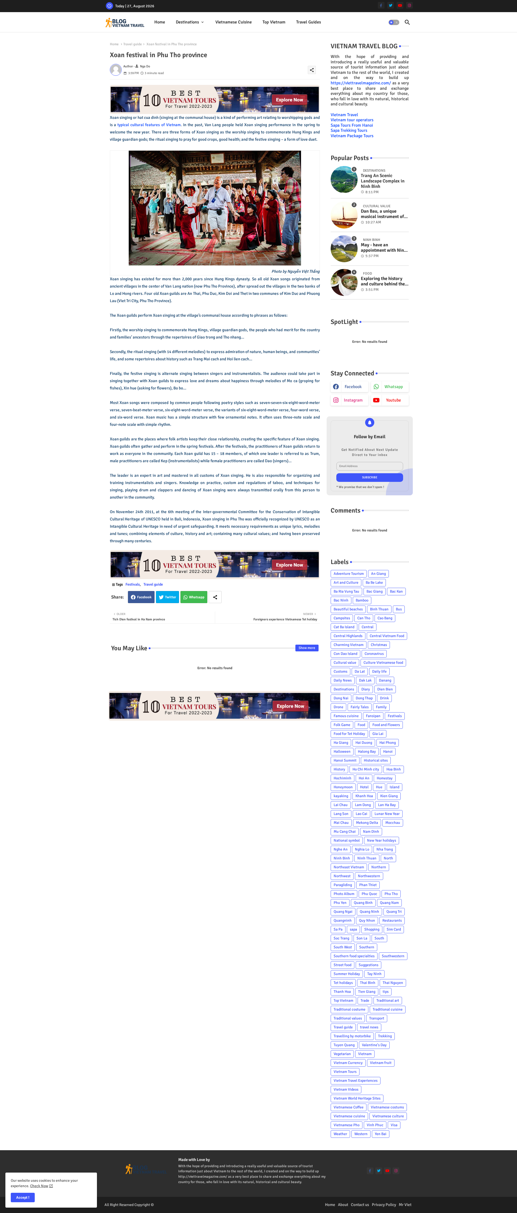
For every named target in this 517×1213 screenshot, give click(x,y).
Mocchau (392, 822)
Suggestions (368, 965)
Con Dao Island (345, 653)
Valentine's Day (374, 1045)
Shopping (371, 929)
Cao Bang (385, 618)
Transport (376, 1018)
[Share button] (215, 597)
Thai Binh (367, 982)
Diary (365, 689)
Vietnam (365, 1054)
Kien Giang (389, 796)
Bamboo (362, 600)
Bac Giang (374, 591)
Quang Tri (394, 911)
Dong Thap (364, 698)
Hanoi (388, 751)
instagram (353, 400)
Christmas (379, 644)
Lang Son (341, 813)
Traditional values (348, 1018)
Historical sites (376, 760)
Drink (384, 698)
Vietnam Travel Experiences (356, 1080)
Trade (365, 1000)
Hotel (364, 787)
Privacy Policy (384, 1204)
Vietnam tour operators (352, 120)
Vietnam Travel (344, 115)
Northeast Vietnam (349, 867)
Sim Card (394, 929)
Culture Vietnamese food (383, 662)
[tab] (159, 22)
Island (394, 787)
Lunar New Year (387, 813)
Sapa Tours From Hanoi (352, 125)
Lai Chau (341, 805)
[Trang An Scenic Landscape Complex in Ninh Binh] (344, 179)
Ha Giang (341, 742)
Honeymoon (343, 787)
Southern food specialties (354, 956)
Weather (340, 1134)
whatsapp (394, 386)
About (343, 1204)
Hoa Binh (393, 769)
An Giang (378, 573)
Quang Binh (363, 902)
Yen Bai (380, 1134)
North (388, 858)
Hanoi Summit (345, 760)
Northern (378, 867)
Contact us (360, 1204)
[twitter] (390, 5)
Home (159, 22)
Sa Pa (338, 929)
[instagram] (409, 5)
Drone (338, 707)
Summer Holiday (347, 974)
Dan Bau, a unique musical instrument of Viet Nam (382, 214)
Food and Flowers (386, 725)
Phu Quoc (369, 893)
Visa (394, 1125)
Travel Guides (308, 22)
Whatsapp (196, 597)
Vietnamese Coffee (349, 1107)
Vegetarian (342, 1054)
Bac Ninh (341, 600)
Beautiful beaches (348, 609)
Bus (399, 609)
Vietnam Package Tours (352, 136)
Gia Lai (377, 733)
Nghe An (341, 849)
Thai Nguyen (393, 982)
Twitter (170, 597)
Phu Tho (391, 893)
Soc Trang (341, 938)
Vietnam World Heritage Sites (357, 1098)
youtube (393, 400)
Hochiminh (342, 778)
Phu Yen (340, 902)
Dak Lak (365, 680)
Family (381, 707)
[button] (394, 22)
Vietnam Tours (345, 1071)
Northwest (342, 876)
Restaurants (392, 920)
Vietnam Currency (348, 1062)
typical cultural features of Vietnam (149, 124)
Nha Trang (384, 849)
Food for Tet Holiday (349, 733)
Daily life (379, 671)
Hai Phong (387, 742)
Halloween (342, 751)
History (339, 769)
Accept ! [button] (22, 1197)
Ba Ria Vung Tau (346, 591)
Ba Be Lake (374, 582)
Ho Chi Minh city (365, 769)
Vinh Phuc (375, 1125)
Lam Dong (363, 805)
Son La (362, 938)
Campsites (342, 618)
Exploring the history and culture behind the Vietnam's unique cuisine (383, 281)
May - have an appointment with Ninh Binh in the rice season (383, 247)
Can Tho (363, 618)
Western (361, 1134)
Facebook (144, 597)
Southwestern (393, 956)
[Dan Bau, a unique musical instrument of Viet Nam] (344, 215)
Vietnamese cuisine (233, 22)
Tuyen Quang (344, 1045)
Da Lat (360, 671)
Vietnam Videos (346, 1089)
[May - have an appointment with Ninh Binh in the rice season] (344, 248)
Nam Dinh (371, 831)
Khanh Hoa (364, 796)
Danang (385, 680)
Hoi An (364, 778)
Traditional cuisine (388, 1009)
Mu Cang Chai (345, 831)
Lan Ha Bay (387, 805)
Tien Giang (366, 991)
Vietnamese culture (388, 1116)
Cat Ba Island (344, 627)
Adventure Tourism (349, 573)
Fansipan (373, 716)
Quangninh (343, 920)
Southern (366, 947)
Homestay (385, 778)
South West (343, 947)
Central (367, 627)
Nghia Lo (362, 849)
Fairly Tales (360, 707)
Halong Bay (367, 751)
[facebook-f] (381, 5)
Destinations (187, 22)
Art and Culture (346, 582)
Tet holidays (343, 982)
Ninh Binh (342, 858)
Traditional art (387, 1000)
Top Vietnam (274, 22)
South (379, 938)
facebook (353, 386)
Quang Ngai (343, 911)
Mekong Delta (367, 822)
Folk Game (342, 725)
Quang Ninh (369, 911)
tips (386, 991)
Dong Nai (341, 698)
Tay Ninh (374, 974)
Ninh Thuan (366, 858)
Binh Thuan (379, 609)
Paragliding (343, 885)
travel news (369, 1027)
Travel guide (132, 44)
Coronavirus (374, 653)
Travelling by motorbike (352, 1036)
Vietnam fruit (381, 1062)
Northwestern (369, 876)
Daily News (343, 680)
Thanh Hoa (342, 991)
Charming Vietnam (349, 644)
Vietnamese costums (387, 1107)
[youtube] (400, 5)
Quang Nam (389, 902)
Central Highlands (348, 636)
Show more (307, 648)
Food (361, 725)
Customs (340, 671)
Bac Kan (396, 591)
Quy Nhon (367, 920)
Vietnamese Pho (346, 1125)
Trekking (385, 1036)
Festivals (132, 584)
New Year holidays (381, 840)
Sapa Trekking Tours (349, 130)
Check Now (39, 1186)
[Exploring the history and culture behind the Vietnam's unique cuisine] (344, 282)
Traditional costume (349, 1009)
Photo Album (344, 893)
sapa (353, 929)
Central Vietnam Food (387, 636)
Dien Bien (385, 689)
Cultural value (345, 662)
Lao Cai (361, 813)
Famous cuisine (346, 716)
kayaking (341, 796)
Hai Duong (363, 742)
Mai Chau (341, 822)
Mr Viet (405, 1204)
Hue (379, 787)
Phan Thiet (368, 885)
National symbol (347, 840)
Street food (342, 965)
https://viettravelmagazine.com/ (361, 83)
